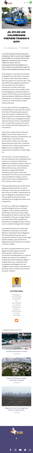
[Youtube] (20, 450)
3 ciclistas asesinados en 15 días (16, 351)
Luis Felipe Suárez (12, 48)
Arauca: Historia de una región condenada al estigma (16, 379)
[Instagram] (15, 450)
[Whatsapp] (30, 450)
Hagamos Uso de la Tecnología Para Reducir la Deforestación (16, 409)
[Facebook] (10, 450)
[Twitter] (25, 450)
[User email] (16, 320)
